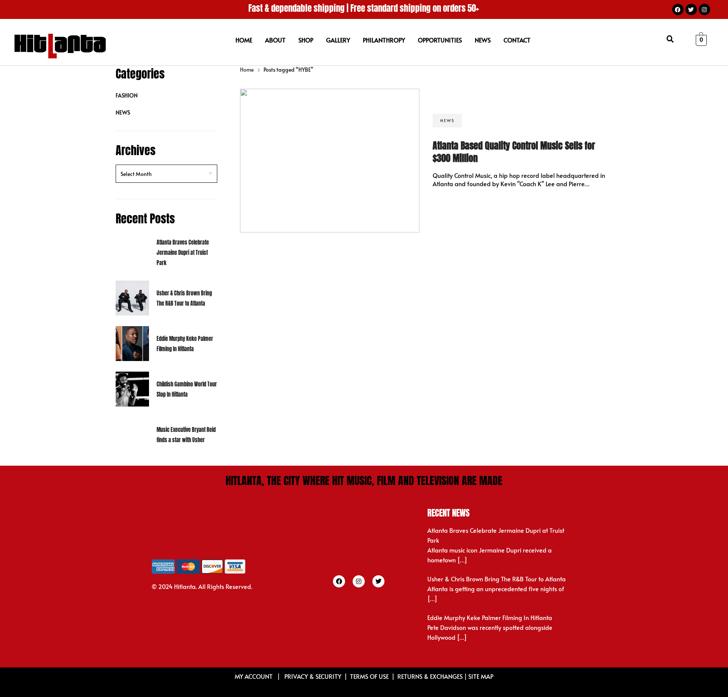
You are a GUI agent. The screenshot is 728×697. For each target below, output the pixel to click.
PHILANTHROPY (384, 40)
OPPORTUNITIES (440, 40)
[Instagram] (704, 9)
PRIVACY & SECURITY (312, 676)
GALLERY (338, 40)
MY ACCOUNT (254, 676)
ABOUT (275, 40)
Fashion (127, 95)
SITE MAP (480, 676)
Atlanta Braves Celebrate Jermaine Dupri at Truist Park (183, 253)
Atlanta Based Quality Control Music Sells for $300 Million (514, 152)
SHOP (305, 40)
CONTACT (517, 40)
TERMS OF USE (369, 676)
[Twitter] (691, 9)
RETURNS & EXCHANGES (430, 676)
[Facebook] (678, 9)
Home (247, 69)
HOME (243, 40)
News (123, 112)
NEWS (483, 40)
